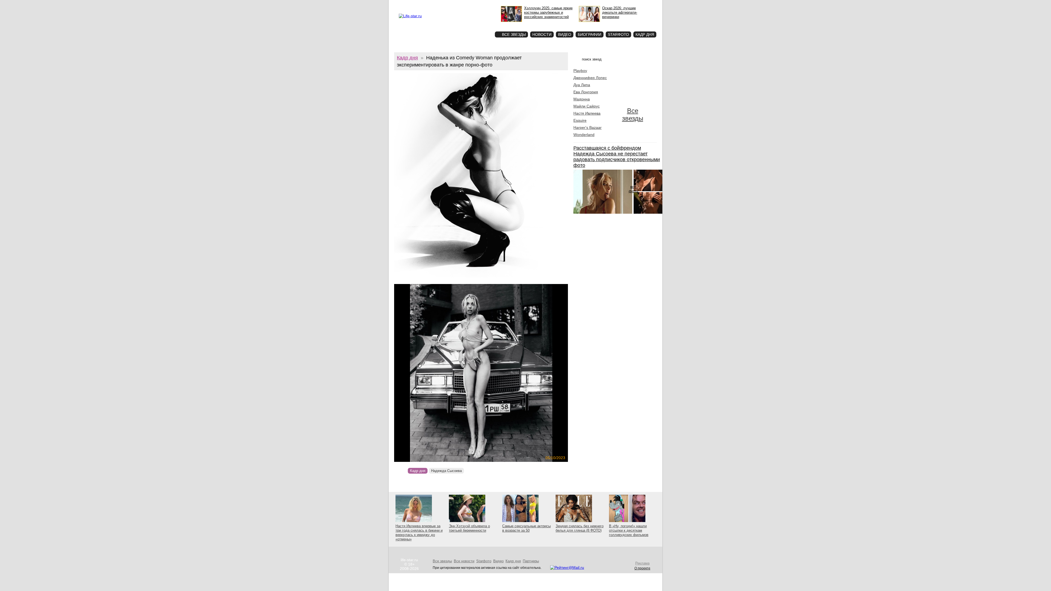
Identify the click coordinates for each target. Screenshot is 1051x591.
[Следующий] (507, 373)
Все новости (464, 561)
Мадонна (581, 99)
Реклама (438, 4)
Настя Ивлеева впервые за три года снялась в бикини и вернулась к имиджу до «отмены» (419, 532)
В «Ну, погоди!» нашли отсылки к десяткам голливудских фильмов (628, 530)
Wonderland (583, 134)
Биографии (589, 34)
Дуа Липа (581, 85)
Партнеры (531, 561)
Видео (564, 34)
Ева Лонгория (585, 92)
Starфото (474, 25)
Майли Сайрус (586, 106)
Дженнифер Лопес (590, 78)
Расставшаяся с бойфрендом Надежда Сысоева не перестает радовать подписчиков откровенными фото (616, 156)
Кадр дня (645, 34)
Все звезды (632, 114)
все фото (633, 188)
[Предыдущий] (420, 373)
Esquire (580, 120)
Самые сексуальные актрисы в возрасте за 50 (526, 528)
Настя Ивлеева (586, 113)
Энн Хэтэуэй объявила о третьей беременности (469, 528)
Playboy (580, 70)
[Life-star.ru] (410, 16)
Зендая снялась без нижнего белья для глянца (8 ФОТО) (580, 528)
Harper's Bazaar (587, 127)
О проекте (422, 4)
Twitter (450, 4)
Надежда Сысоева (446, 471)
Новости (542, 34)
